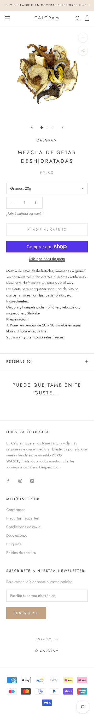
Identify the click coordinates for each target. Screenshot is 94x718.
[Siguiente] (62, 127)
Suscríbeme (26, 613)
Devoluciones (16, 535)
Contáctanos (15, 509)
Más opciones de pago (47, 258)
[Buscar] (77, 18)
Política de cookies (21, 552)
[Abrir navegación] (7, 18)
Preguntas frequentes (22, 518)
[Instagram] (20, 481)
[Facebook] (8, 481)
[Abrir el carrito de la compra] (87, 18)
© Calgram (47, 650)
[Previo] (32, 127)
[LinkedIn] (32, 481)
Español (45, 639)
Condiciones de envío (23, 526)
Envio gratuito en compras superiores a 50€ (47, 5)
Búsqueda (13, 544)
